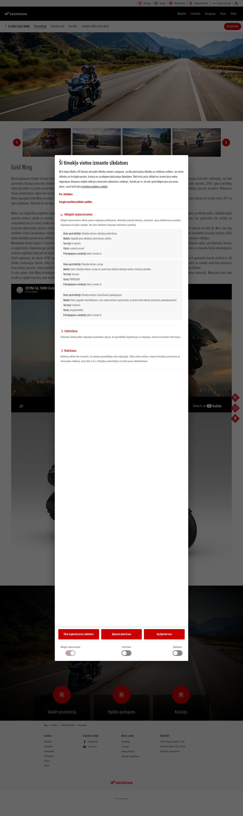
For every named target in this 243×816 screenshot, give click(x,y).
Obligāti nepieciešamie (70, 647)
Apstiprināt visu (164, 634)
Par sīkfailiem (66, 194)
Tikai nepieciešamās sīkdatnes (79, 634)
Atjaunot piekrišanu (121, 634)
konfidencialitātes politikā (94, 186)
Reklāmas (177, 647)
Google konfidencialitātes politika (75, 202)
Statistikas (126, 647)
